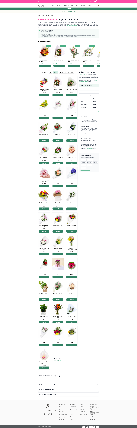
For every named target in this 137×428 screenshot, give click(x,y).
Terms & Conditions (83, 414)
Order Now (44, 95)
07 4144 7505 (92, 414)
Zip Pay (71, 416)
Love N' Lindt (43, 271)
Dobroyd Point (89, 159)
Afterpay (71, 414)
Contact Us (82, 409)
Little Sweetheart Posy (71, 112)
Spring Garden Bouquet (71, 225)
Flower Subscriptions (63, 416)
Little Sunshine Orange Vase (57, 317)
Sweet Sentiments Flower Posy (44, 135)
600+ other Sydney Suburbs (72, 25)
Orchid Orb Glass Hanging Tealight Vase (44, 180)
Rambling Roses (58, 134)
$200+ (72, 72)
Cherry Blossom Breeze (43, 339)
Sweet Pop (58, 339)
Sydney (69, 8)
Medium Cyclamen (57, 271)
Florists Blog (72, 417)
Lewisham (95, 162)
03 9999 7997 (92, 409)
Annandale (89, 162)
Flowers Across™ (82, 74)
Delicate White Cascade (71, 202)
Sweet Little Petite (57, 112)
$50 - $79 (61, 72)
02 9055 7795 (92, 419)
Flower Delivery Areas (63, 414)
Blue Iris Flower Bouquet (71, 180)
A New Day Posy (71, 134)
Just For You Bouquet (58, 89)
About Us (81, 406)
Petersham (83, 165)
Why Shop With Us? (73, 409)
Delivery (43, 15)
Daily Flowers (61, 411)
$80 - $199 (67, 72)
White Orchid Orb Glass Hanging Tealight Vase (43, 362)
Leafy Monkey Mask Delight (44, 293)
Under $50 (55, 72)
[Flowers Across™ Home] (41, 5)
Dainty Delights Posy (58, 248)
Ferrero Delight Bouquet (71, 339)
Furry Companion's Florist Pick (44, 203)
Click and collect (89, 148)
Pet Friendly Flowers (63, 417)
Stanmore (83, 167)
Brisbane (77, 8)
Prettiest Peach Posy (72, 157)
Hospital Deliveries (73, 406)
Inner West (47, 15)
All (50, 72)
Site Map (71, 419)
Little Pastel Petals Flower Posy (44, 249)
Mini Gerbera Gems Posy (58, 225)
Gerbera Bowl (71, 271)
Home (53, 5)
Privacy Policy (82, 411)
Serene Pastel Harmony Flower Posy (43, 226)
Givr (70, 411)
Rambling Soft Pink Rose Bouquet (58, 294)
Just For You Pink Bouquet (72, 89)
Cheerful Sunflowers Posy (44, 112)
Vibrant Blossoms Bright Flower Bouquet (44, 90)
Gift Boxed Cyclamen (58, 202)
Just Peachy (57, 180)
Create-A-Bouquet (62, 409)
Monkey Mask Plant (44, 316)
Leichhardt (83, 159)
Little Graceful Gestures (71, 316)
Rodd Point (89, 165)
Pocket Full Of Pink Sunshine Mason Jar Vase (72, 249)
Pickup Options (62, 419)
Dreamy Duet (71, 293)
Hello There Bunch (44, 157)
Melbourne (59, 8)
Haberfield (83, 162)
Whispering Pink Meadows (58, 157)
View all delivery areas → (85, 170)
